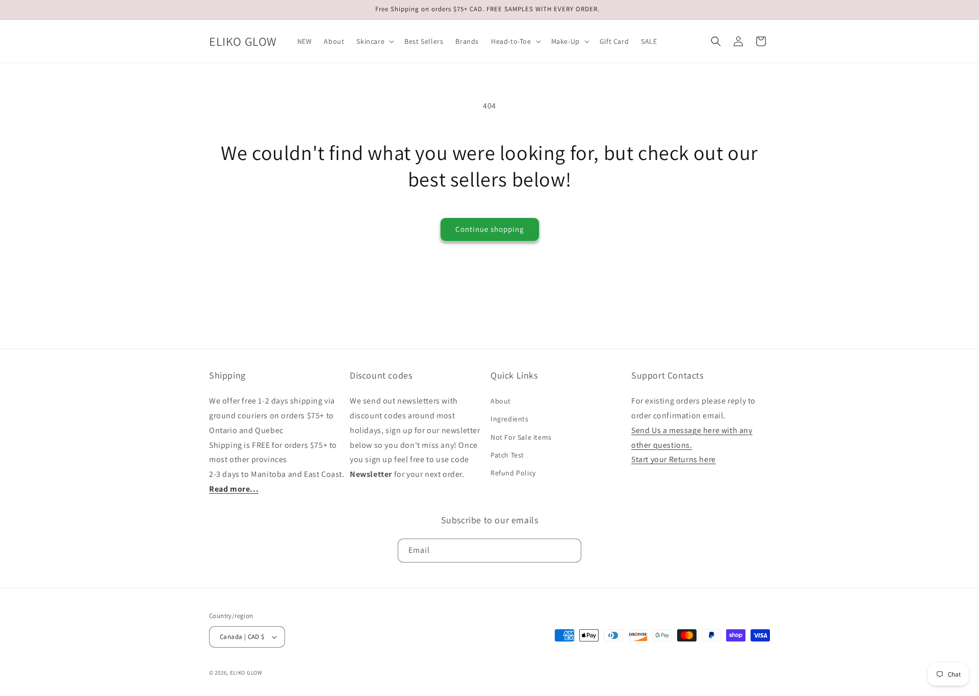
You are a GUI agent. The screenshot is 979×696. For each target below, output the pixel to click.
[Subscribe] (569, 551)
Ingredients (510, 418)
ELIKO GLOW (246, 672)
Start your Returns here (673, 459)
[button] (374, 41)
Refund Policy (513, 472)
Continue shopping (489, 229)
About (501, 401)
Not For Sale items (521, 437)
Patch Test (507, 455)
